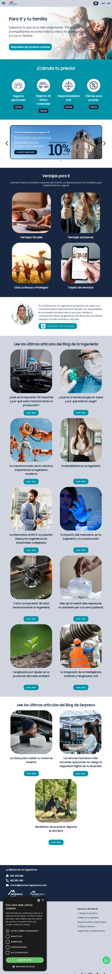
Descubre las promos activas (30, 47)
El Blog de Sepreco (86, 926)
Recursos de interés (88, 908)
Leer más (31, 413)
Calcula (18, 107)
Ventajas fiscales (31, 237)
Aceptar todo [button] (25, 960)
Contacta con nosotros (61, 326)
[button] (25, 966)
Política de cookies (22, 924)
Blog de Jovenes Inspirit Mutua (92, 921)
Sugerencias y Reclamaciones (91, 930)
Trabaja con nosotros (88, 913)
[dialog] (25, 934)
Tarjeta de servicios (80, 287)
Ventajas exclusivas (80, 237)
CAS (109, 3)
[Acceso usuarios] (95, 3)
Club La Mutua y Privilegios (31, 287)
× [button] (43, 900)
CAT (103, 3)
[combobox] (38, 900)
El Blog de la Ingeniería (88, 917)
